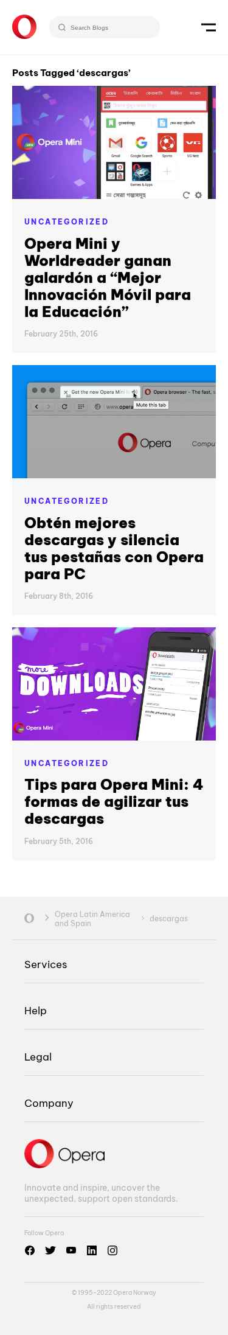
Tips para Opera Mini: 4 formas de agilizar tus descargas (113, 801)
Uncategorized (66, 221)
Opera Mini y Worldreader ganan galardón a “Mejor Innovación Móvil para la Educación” (107, 277)
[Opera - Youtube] (71, 1250)
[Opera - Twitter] (50, 1250)
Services (45, 964)
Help (35, 1010)
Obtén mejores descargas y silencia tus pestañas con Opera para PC (114, 548)
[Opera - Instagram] (112, 1250)
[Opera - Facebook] (29, 1250)
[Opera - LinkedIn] (92, 1250)
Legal (38, 1056)
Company (49, 1102)
